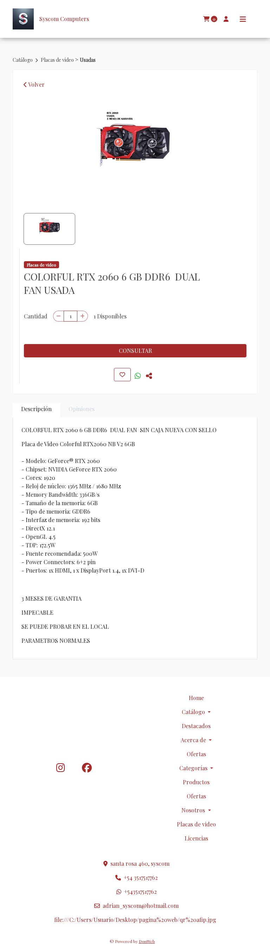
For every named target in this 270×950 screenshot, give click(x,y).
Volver (36, 84)
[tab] (36, 410)
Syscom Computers (64, 18)
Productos (196, 782)
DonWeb (147, 941)
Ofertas (196, 754)
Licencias (196, 838)
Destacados (196, 726)
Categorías (194, 768)
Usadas (88, 60)
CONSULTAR (135, 350)
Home (196, 697)
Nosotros (193, 810)
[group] (135, 148)
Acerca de (194, 740)
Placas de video (58, 60)
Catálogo (23, 60)
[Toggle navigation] (243, 19)
